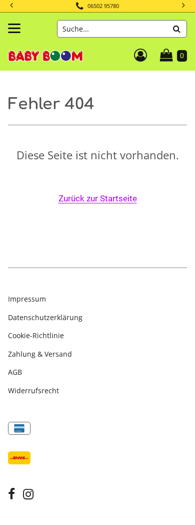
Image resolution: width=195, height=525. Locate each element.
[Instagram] (28, 495)
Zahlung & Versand (40, 354)
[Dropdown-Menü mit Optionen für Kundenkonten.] (141, 55)
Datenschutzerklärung (45, 317)
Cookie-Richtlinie (36, 335)
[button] (182, 6)
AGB (15, 372)
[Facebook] (11, 495)
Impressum (27, 299)
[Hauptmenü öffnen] (14, 28)
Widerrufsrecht (33, 390)
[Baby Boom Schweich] (45, 55)
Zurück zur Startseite (97, 198)
